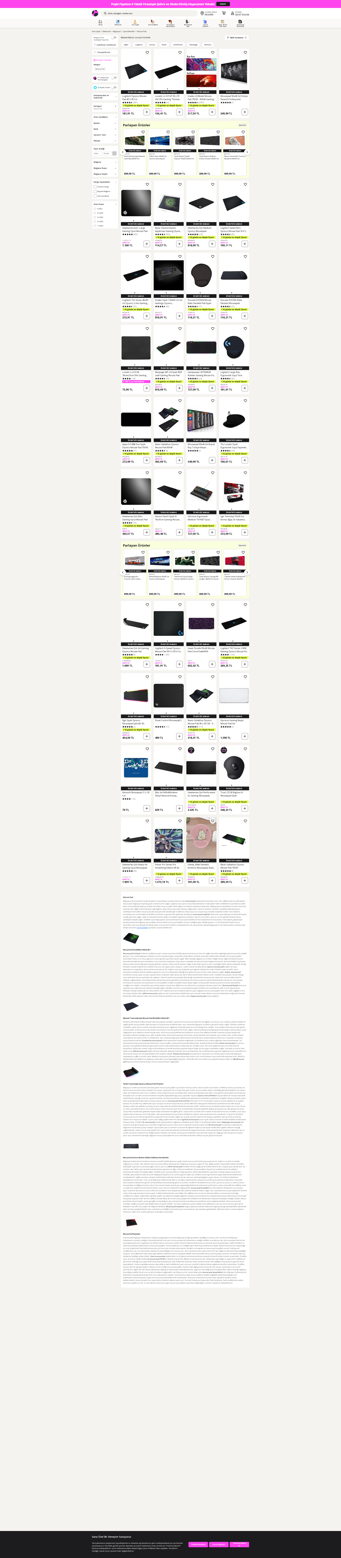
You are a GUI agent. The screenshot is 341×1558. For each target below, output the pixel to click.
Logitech (139, 44)
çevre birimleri (142, 927)
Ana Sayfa (96, 31)
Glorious (207, 44)
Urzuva (152, 44)
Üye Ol (238, 14)
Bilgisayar (117, 31)
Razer (164, 44)
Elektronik (107, 31)
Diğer (126, 44)
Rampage (193, 44)
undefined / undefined (106, 45)
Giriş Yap (245, 14)
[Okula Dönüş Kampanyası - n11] (170, 4)
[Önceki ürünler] (123, 152)
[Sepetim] (223, 13)
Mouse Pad (141, 31)
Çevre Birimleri (129, 31)
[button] (167, 89)
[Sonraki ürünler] (247, 152)
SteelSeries (178, 44)
